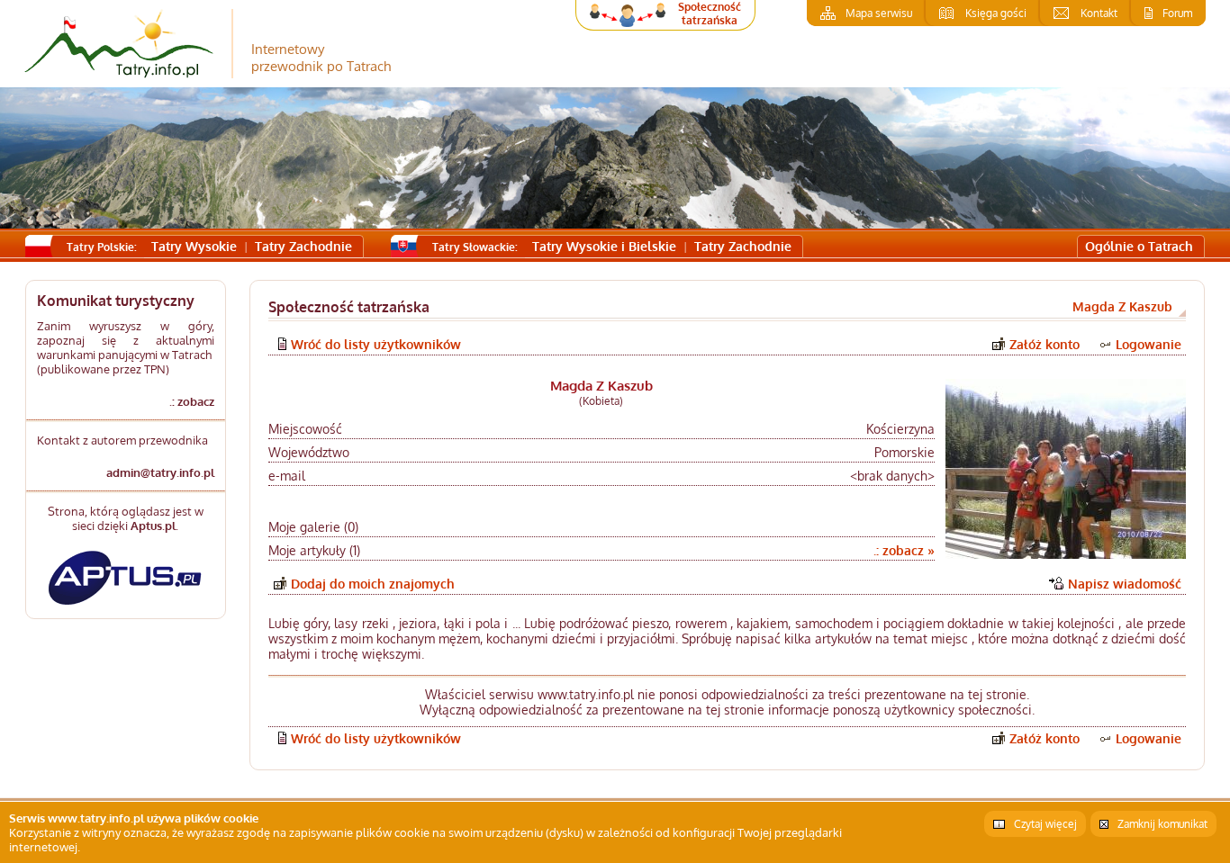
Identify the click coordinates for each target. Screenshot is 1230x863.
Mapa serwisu (879, 13)
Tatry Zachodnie (303, 246)
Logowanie (1148, 344)
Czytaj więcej (1045, 824)
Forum (1177, 13)
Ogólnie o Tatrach (1139, 246)
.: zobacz (191, 401)
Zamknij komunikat (1162, 824)
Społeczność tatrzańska (709, 13)
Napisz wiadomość (1124, 583)
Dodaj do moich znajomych (373, 583)
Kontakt (1099, 13)
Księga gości (996, 13)
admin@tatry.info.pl (160, 472)
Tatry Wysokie (194, 246)
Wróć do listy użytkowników (376, 344)
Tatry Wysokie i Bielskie (604, 246)
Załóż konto (1044, 344)
